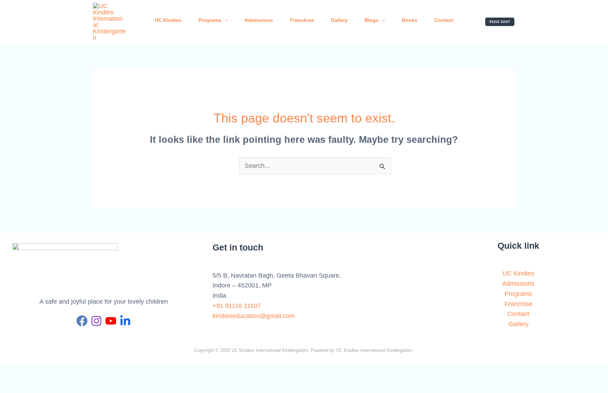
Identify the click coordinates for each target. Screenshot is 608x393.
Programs (209, 20)
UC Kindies (168, 20)
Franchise (302, 20)
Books (409, 20)
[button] (499, 22)
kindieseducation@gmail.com (254, 315)
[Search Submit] (382, 167)
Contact (443, 20)
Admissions (259, 20)
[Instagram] (96, 321)
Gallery (339, 20)
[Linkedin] (125, 321)
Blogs (372, 20)
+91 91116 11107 (237, 305)
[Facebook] (82, 321)
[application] (224, 20)
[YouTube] (110, 321)
